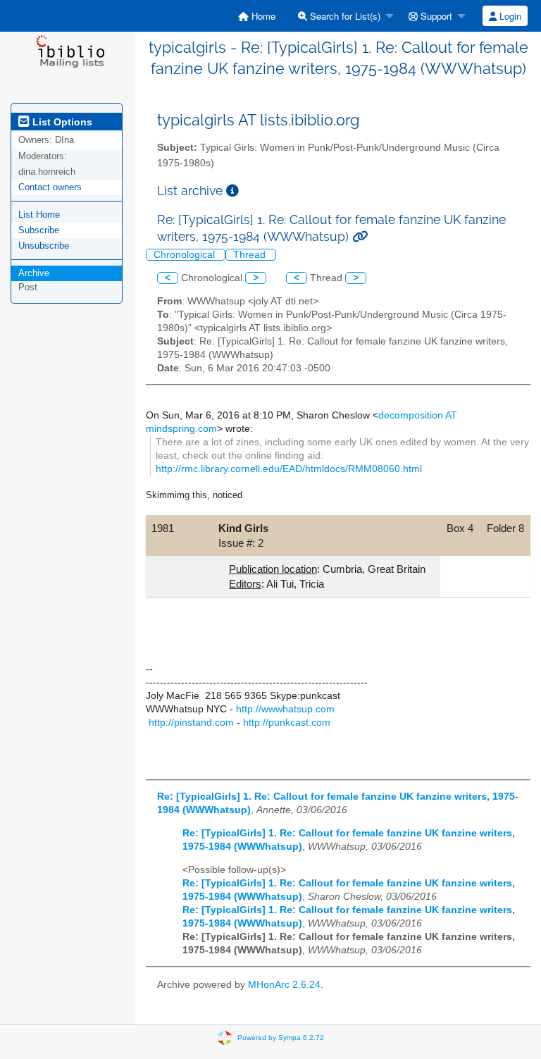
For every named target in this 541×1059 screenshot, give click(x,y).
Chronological (186, 254)
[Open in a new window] (232, 190)
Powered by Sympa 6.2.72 (280, 1037)
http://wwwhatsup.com (285, 709)
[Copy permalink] (360, 236)
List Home (39, 214)
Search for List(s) (343, 16)
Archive (33, 273)
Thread (250, 254)
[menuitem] (257, 16)
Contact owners (50, 187)
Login (509, 16)
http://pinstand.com (191, 722)
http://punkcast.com (286, 722)
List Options (61, 122)
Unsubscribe (43, 245)
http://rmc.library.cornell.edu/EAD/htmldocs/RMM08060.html (289, 469)
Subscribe (38, 230)
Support (435, 16)
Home (262, 16)
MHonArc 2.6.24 (284, 984)
